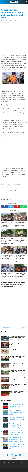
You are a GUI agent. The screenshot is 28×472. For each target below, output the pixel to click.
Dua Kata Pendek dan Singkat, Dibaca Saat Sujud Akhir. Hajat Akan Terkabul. (17, 358)
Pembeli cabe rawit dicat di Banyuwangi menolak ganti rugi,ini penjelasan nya (7, 275)
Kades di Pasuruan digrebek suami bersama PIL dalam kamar (19, 224)
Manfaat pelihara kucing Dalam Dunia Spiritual (17, 350)
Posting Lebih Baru (6, 327)
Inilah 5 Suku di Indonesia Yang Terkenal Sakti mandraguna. (17, 337)
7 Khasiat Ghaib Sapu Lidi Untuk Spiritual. (17, 385)
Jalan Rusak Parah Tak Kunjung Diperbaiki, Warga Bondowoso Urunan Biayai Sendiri (7, 241)
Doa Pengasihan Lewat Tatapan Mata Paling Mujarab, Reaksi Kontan (16, 439)
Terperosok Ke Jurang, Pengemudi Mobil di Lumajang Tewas (20, 240)
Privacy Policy (19, 463)
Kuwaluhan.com (17, 470)
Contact (11, 463)
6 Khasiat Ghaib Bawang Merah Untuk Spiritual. (17, 364)
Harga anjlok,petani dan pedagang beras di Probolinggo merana (6, 257)
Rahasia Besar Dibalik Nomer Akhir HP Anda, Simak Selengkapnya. (17, 392)
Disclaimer (14, 465)
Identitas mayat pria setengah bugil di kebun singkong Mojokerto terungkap (20, 275)
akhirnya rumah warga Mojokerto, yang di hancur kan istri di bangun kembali (7, 224)
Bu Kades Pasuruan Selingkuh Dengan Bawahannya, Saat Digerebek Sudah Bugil (19, 258)
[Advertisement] (14, 39)
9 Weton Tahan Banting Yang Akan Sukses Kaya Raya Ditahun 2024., (17, 372)
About (5, 463)
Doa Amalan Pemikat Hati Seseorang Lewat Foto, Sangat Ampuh (16, 432)
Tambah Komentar (5, 22)
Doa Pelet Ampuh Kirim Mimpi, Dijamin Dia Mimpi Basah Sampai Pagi (16, 425)
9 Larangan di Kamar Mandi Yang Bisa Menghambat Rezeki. (18, 378)
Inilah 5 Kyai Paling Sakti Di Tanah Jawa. (18, 343)
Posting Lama (22, 327)
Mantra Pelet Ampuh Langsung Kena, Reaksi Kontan (16, 412)
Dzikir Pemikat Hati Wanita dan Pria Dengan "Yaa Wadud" (17, 446)
